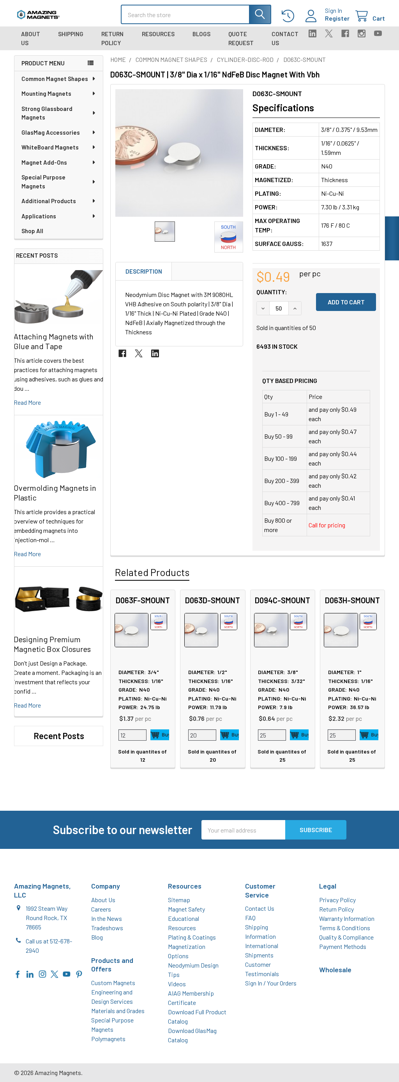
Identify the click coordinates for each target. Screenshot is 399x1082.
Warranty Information (346, 918)
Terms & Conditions (344, 927)
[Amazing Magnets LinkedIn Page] (30, 973)
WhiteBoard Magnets (50, 147)
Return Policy (112, 38)
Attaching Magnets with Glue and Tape (54, 341)
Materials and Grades (118, 1010)
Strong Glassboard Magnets (46, 113)
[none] (179, 153)
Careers (101, 909)
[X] (329, 33)
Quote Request (241, 38)
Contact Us (285, 38)
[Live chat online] (392, 238)
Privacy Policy (337, 899)
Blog (97, 937)
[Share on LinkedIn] (155, 353)
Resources (158, 33)
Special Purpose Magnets (43, 182)
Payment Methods (342, 946)
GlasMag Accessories (50, 132)
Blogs (201, 33)
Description (143, 271)
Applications (38, 216)
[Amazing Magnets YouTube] (67, 973)
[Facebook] (345, 33)
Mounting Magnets (46, 93)
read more (27, 402)
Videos (177, 983)
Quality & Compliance (346, 937)
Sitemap (179, 899)
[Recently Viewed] (290, 16)
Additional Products (48, 200)
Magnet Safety (186, 909)
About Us (30, 38)
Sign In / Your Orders (271, 983)
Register (337, 18)
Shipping (70, 33)
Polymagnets (108, 1038)
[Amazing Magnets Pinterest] (79, 973)
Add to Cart (159, 734)
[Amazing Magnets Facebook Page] (18, 973)
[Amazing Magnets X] (54, 973)
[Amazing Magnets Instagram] (42, 973)
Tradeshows (107, 927)
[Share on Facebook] (122, 353)
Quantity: (271, 291)
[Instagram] (362, 33)
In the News (106, 918)
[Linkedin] (312, 33)
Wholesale (335, 969)
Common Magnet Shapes (54, 78)
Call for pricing (327, 525)
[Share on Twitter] (139, 353)
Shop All (32, 230)
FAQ (250, 917)
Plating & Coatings (192, 937)
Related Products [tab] (152, 572)
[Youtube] (378, 33)
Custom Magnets (113, 982)
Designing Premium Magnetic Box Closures (52, 643)
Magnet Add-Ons (44, 162)
